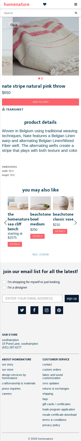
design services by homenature (14, 376)
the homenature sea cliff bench (18, 221)
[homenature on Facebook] (34, 310)
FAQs (45, 399)
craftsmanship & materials (19, 383)
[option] (40, 46)
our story (7, 364)
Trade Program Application (58, 409)
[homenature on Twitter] (22, 310)
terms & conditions (54, 419)
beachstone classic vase (63, 217)
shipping (47, 393)
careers (7, 393)
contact (47, 364)
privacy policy (51, 425)
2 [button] (42, 78)
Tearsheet (14, 110)
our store (7, 369)
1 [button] (39, 78)
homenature (16, 4)
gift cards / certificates (56, 404)
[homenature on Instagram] (47, 310)
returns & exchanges (55, 388)
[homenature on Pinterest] (59, 310)
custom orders (51, 369)
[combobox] (40, 13)
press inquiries (11, 388)
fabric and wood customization (52, 376)
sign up (72, 298)
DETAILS (15, 244)
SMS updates (50, 383)
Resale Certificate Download (59, 414)
